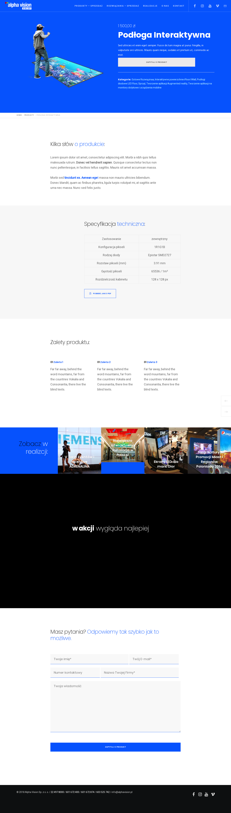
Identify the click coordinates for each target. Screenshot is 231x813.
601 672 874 (87, 792)
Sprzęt (141, 83)
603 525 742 (103, 792)
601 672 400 (72, 792)
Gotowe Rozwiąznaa (143, 79)
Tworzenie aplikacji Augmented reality (166, 83)
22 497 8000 (57, 792)
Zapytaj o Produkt (156, 62)
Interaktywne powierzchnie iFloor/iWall (175, 79)
